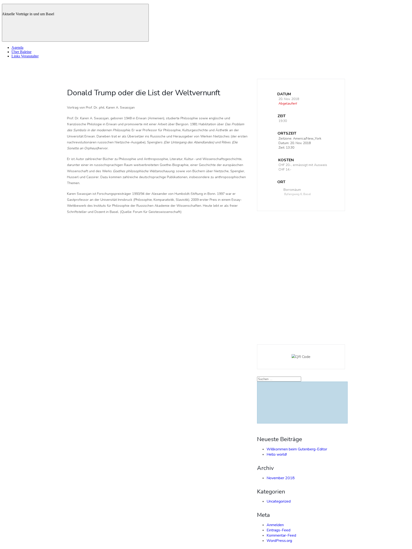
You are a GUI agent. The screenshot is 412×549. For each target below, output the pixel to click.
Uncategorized (279, 501)
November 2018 (281, 478)
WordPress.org (279, 540)
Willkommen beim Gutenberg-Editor (297, 449)
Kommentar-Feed (281, 535)
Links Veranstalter (25, 56)
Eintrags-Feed (278, 530)
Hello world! (277, 454)
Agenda (17, 47)
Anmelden (275, 525)
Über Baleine (21, 52)
